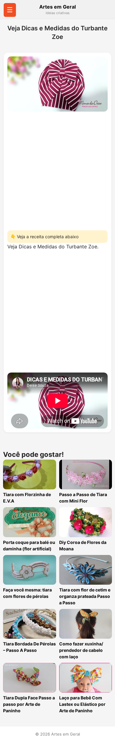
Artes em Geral (57, 7)
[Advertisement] (57, 169)
